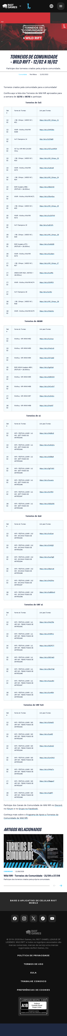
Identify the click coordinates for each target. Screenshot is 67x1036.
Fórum (10, 808)
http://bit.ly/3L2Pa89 (46, 139)
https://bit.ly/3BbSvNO (47, 187)
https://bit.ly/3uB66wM (47, 592)
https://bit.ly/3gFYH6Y (47, 468)
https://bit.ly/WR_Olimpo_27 (49, 263)
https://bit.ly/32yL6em (47, 254)
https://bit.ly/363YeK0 (47, 657)
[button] (23, 74)
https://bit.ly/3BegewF (47, 781)
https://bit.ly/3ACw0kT (47, 386)
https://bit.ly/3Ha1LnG (47, 348)
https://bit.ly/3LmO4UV (47, 758)
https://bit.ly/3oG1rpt (46, 533)
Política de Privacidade (33, 955)
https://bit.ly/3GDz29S (47, 504)
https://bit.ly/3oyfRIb (46, 273)
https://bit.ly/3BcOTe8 (47, 669)
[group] (33, 857)
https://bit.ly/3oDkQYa (47, 445)
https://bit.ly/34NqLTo (47, 769)
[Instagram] (24, 918)
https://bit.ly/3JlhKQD (47, 545)
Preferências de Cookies (33, 990)
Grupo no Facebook (28, 808)
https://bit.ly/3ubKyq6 (47, 168)
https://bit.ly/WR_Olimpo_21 (49, 120)
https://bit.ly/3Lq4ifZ (46, 734)
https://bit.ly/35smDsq (47, 196)
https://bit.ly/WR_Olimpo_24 (49, 177)
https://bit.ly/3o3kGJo (47, 396)
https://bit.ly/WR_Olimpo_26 (49, 235)
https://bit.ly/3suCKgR (47, 557)
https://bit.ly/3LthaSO (47, 722)
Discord (58, 805)
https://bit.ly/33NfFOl (47, 282)
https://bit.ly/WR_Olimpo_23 (49, 158)
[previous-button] (54, 886)
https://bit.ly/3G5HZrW (47, 377)
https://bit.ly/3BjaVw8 (47, 569)
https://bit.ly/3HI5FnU (47, 634)
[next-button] (60, 886)
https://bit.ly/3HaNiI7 (46, 405)
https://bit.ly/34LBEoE (47, 433)
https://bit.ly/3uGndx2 (47, 746)
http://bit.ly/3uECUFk (46, 225)
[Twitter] (33, 918)
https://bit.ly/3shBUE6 (47, 244)
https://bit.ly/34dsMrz (47, 311)
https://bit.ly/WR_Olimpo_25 (49, 206)
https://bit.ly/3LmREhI (47, 692)
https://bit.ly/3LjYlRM (46, 492)
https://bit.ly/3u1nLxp (46, 339)
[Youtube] (52, 918)
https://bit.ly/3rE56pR (47, 457)
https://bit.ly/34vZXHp (47, 580)
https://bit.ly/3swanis (47, 480)
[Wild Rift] (29, 6)
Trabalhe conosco (33, 981)
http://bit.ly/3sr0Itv (46, 292)
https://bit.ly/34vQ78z (47, 622)
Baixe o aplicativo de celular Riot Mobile (33, 901)
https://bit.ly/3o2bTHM (47, 215)
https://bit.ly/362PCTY (47, 645)
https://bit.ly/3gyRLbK (47, 367)
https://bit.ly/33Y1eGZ (47, 358)
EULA (33, 972)
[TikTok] (43, 918)
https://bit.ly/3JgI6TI (46, 793)
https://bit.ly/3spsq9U (47, 681)
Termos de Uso (33, 964)
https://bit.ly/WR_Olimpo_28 (49, 301)
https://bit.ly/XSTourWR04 (48, 149)
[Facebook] (15, 918)
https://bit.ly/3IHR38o (47, 130)
